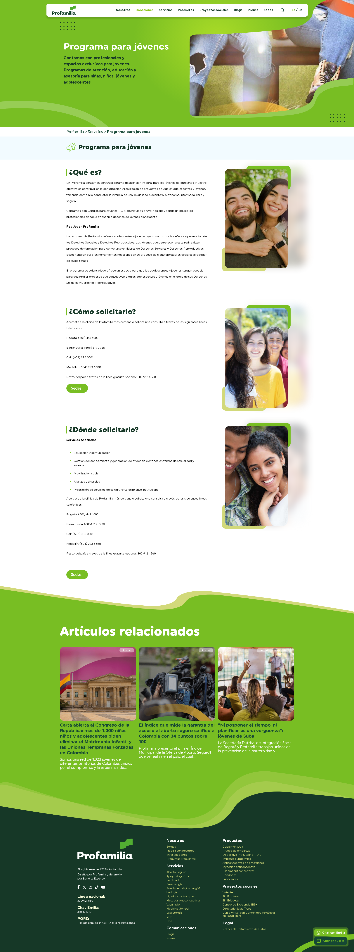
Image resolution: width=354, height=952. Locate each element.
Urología (171, 892)
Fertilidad (172, 880)
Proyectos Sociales (213, 10)
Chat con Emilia (333, 932)
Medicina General (177, 908)
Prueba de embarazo (237, 850)
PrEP (169, 921)
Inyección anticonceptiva (239, 867)
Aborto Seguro (176, 872)
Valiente (228, 892)
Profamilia (75, 132)
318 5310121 (85, 911)
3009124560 (85, 900)
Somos (171, 846)
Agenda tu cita (333, 941)
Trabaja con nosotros (180, 850)
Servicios (165, 10)
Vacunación (173, 904)
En (300, 10)
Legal (228, 923)
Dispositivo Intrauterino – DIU (242, 854)
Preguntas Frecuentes (181, 859)
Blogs (238, 10)
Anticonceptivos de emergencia (244, 863)
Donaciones (144, 10)
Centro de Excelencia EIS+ (240, 904)
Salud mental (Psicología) (183, 888)
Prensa (253, 10)
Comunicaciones (181, 928)
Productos (186, 10)
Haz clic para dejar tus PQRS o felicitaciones (106, 923)
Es (293, 10)
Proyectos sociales (240, 886)
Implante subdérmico (237, 859)
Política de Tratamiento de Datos (244, 929)
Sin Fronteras (231, 896)
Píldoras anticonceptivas (238, 871)
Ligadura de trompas (180, 896)
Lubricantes (230, 879)
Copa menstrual (233, 846)
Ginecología (174, 884)
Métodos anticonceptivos (275, 650)
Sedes (268, 10)
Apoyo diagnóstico (179, 876)
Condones (229, 875)
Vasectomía (174, 912)
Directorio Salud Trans (237, 908)
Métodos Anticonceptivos (183, 900)
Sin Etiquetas (231, 900)
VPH (169, 916)
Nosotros (175, 841)
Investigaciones (176, 854)
